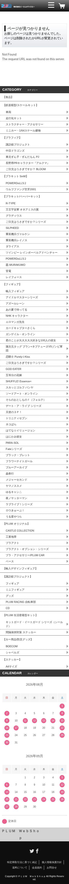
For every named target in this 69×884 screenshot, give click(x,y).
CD (8, 608)
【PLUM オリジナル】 (16, 523)
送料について (19, 867)
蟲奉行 (10, 473)
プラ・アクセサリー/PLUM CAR (25, 555)
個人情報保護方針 (52, 862)
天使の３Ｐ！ (14, 412)
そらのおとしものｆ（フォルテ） (26, 399)
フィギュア (12, 583)
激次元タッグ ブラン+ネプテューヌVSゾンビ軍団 (34, 348)
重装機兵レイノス (16, 240)
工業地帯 (11, 536)
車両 (8, 112)
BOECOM (12, 646)
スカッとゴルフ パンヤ (19, 387)
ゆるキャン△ (14, 492)
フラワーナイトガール (19, 461)
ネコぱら (11, 424)
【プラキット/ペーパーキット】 (22, 196)
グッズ (10, 595)
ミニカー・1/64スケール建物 (23, 130)
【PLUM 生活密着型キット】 (20, 615)
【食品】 (8, 97)
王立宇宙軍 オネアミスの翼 (22, 209)
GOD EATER (13, 369)
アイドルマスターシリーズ (22, 297)
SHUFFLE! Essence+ (18, 381)
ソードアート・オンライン (22, 393)
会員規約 (37, 867)
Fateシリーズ (14, 448)
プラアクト (12, 542)
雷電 (8, 271)
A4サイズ (11, 666)
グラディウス (14, 215)
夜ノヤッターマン (16, 498)
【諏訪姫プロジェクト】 (17, 576)
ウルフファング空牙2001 (21, 189)
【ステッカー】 (12, 659)
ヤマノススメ (14, 485)
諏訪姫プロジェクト (18, 144)
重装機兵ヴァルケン (18, 234)
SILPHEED (12, 227)
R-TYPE (11, 203)
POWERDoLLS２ (16, 183)
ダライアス (12, 246)
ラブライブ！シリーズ (19, 504)
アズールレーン (15, 303)
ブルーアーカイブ (16, 467)
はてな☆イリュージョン (20, 430)
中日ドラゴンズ (15, 150)
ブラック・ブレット (18, 455)
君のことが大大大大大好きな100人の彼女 (31, 340)
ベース (10, 561)
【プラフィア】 (12, 137)
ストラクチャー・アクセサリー (24, 124)
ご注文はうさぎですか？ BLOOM (26, 169)
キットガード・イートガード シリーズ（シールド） (34, 624)
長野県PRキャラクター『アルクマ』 (28, 163)
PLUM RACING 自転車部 (21, 601)
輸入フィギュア (15, 291)
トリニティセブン (16, 418)
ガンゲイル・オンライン (20, 334)
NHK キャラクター (17, 315)
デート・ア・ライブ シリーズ (23, 405)
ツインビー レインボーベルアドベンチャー (32, 252)
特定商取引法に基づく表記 (22, 862)
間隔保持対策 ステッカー (21, 632)
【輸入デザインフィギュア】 (20, 568)
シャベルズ (12, 652)
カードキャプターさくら (20, 328)
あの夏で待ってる (18, 309)
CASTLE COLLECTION (20, 530)
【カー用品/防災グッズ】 (18, 639)
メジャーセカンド (16, 479)
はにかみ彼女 (14, 436)
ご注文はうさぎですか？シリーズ (26, 221)
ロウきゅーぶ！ (15, 510)
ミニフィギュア (15, 589)
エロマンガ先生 (15, 321)
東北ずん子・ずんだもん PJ (22, 156)
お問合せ (52, 867)
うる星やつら (14, 516)
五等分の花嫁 (14, 375)
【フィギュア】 (12, 284)
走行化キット (14, 118)
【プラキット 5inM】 (15, 176)
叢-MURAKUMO (15, 264)
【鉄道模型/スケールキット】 (21, 105)
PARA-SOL (12, 442)
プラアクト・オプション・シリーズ (27, 549)
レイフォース (14, 277)
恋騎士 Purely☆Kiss (18, 356)
